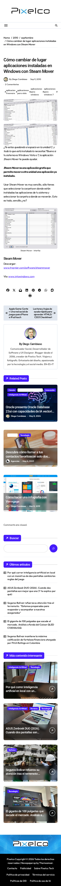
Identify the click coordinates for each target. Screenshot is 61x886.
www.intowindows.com (21, 276)
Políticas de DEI (18, 880)
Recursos (9, 53)
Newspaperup (28, 862)
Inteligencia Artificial (18, 394)
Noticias (12, 750)
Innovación (50, 390)
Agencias (15, 461)
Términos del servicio (43, 874)
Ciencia (12, 390)
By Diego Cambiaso (18, 79)
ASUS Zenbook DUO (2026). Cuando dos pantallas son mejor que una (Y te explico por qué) (31, 591)
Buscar (14, 538)
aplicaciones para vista (23, 92)
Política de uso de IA (40, 880)
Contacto (12, 868)
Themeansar (46, 862)
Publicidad (25, 868)
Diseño (12, 480)
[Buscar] (53, 548)
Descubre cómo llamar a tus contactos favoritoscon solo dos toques (27, 456)
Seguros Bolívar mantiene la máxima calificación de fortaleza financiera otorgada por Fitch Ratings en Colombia (31, 639)
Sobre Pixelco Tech (44, 868)
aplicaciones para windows (36, 91)
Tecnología (24, 435)
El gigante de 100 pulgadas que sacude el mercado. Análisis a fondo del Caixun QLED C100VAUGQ (30, 624)
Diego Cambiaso (32, 344)
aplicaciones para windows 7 (49, 91)
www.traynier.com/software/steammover (27, 267)
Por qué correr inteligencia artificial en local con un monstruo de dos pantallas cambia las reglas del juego (31, 576)
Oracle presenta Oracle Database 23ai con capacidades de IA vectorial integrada (30, 411)
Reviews (34, 708)
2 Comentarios (12, 84)
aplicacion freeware (10, 92)
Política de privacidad (18, 874)
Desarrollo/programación (30, 390)
